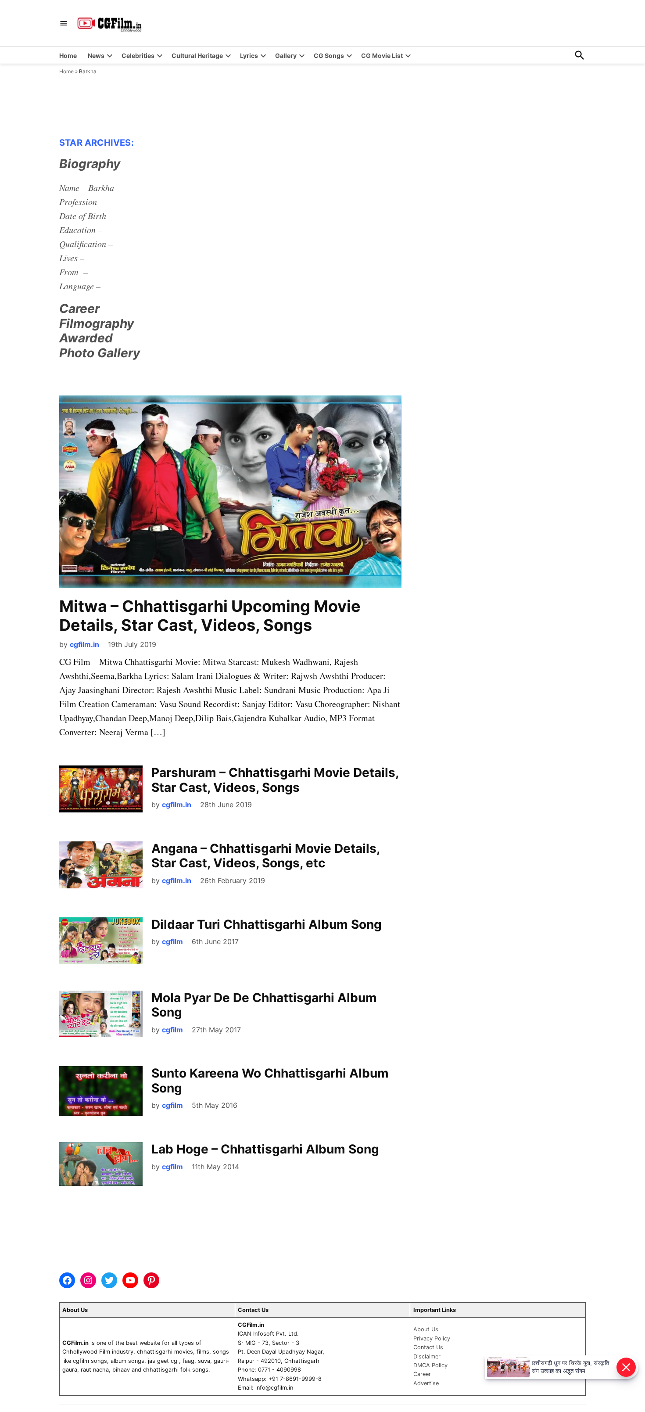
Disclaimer (427, 1356)
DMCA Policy (430, 1365)
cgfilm (172, 941)
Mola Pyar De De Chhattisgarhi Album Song (264, 1005)
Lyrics (249, 55)
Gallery (286, 55)
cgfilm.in (84, 644)
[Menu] (63, 23)
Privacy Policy (431, 1338)
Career (422, 1374)
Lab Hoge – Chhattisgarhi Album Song (265, 1149)
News (96, 55)
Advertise (426, 1383)
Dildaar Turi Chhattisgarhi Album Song (266, 924)
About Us (425, 1329)
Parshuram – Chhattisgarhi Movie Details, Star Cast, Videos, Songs (274, 780)
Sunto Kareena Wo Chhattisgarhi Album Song (270, 1081)
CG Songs (329, 55)
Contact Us (428, 1347)
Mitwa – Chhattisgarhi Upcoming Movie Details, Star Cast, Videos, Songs (210, 615)
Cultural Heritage (197, 55)
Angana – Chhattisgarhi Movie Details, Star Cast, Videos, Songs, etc (265, 856)
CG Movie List (382, 55)
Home (68, 55)
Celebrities (138, 55)
